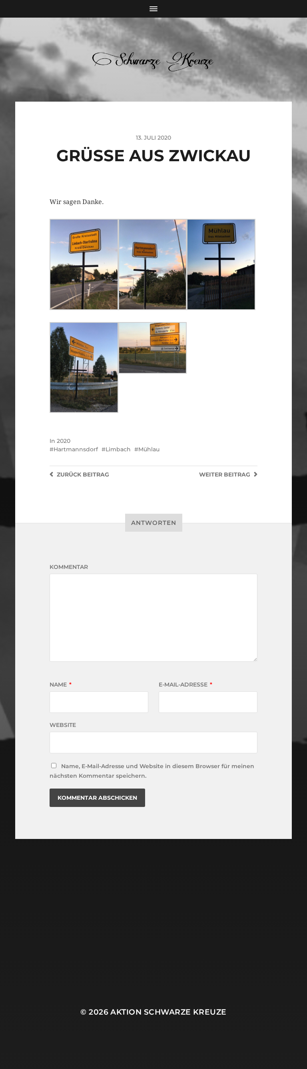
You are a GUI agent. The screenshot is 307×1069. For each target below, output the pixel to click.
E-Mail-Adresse (185, 684)
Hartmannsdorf (76, 449)
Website (63, 725)
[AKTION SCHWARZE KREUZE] (154, 60)
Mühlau (148, 449)
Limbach (118, 449)
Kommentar (69, 567)
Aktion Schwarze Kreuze (168, 1012)
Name (61, 684)
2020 (63, 440)
